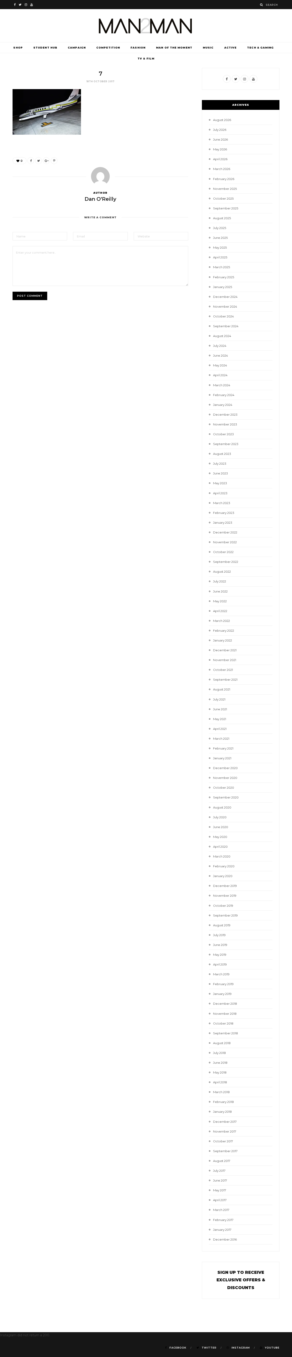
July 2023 (219, 463)
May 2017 (219, 1190)
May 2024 (220, 365)
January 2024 (222, 405)
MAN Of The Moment (174, 47)
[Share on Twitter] (38, 160)
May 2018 (220, 1072)
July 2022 (219, 581)
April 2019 (220, 964)
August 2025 (222, 218)
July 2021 (219, 699)
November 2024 (225, 306)
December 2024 (225, 297)
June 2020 (220, 827)
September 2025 (225, 208)
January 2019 (222, 994)
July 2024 (219, 346)
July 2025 (219, 228)
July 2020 (220, 817)
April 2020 (220, 846)
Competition (108, 47)
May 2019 (219, 954)
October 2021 (223, 670)
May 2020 (220, 837)
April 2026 (220, 159)
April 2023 (220, 493)
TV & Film (146, 58)
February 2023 (223, 513)
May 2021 (219, 719)
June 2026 (220, 139)
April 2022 (220, 611)
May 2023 (220, 483)
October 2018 (223, 1023)
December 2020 (225, 768)
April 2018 (220, 1082)
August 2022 (222, 571)
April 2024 (220, 375)
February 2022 (223, 630)
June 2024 (220, 355)
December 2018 (225, 1003)
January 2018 (222, 1111)
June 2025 (220, 237)
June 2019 (220, 945)
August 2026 (222, 120)
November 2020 (225, 778)
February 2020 (224, 866)
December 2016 (225, 1239)
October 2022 (223, 552)
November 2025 (225, 189)
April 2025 (220, 257)
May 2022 (220, 601)
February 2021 (223, 748)
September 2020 (226, 797)
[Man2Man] (146, 26)
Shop (18, 47)
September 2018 (225, 1033)
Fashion (138, 47)
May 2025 (220, 247)
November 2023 (225, 424)
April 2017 (220, 1200)
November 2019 (224, 895)
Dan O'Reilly (100, 199)
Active (230, 47)
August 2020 (222, 807)
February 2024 (223, 395)
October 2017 (223, 1141)
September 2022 (225, 562)
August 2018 (222, 1043)
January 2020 (222, 876)
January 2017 (222, 1229)
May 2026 (220, 149)
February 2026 (223, 179)
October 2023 (223, 434)
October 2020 (223, 787)
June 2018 (220, 1062)
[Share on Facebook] (30, 160)
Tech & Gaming (260, 47)
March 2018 (221, 1092)
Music (208, 47)
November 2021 (224, 660)
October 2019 (223, 905)
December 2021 (225, 650)
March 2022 (221, 621)
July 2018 (219, 1053)
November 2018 (225, 1013)
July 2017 (219, 1170)
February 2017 (223, 1220)
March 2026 (221, 169)
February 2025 (223, 277)
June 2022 (220, 591)
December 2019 (225, 886)
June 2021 (220, 709)
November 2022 (225, 542)
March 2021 (221, 738)
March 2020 (221, 856)
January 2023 (222, 522)
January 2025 (222, 287)
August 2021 (221, 689)
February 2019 (223, 984)
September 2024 (225, 326)
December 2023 (225, 414)
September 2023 (225, 444)
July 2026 (219, 129)
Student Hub (45, 47)
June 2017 (220, 1180)
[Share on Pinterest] (54, 160)
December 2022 (225, 532)
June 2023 (220, 473)
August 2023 (222, 454)
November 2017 (224, 1131)
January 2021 (222, 758)
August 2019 (221, 925)
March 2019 (221, 974)
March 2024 (221, 385)
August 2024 (222, 336)
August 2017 (221, 1161)
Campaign (77, 47)
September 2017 (225, 1151)
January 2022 (222, 640)
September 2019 (225, 915)
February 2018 (223, 1102)
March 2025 (221, 267)
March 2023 (221, 503)
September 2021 (225, 679)
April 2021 (220, 729)
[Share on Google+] (46, 160)
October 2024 (223, 316)
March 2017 (221, 1210)
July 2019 (219, 935)
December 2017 (225, 1121)
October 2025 (223, 198)
